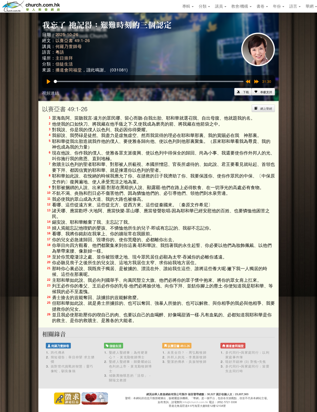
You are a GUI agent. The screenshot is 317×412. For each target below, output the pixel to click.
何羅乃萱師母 (68, 46)
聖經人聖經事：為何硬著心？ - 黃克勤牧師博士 (128, 354)
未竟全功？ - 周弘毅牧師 (187, 352)
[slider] (148, 81)
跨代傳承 (58, 352)
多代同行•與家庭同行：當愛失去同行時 (247, 368)
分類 (203, 6)
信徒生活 (64, 64)
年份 (277, 6)
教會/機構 (240, 6)
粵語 (59, 52)
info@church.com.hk (195, 402)
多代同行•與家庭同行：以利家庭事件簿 (247, 354)
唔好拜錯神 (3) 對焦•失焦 (245, 361)
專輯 (186, 6)
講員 (219, 6)
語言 (293, 6)
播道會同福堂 (68, 69)
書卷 (261, 6)
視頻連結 (50, 93)
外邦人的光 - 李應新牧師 (187, 357)
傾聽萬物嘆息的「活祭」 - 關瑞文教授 (130, 377)
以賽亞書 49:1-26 (72, 40)
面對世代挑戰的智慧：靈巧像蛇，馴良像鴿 (72, 368)
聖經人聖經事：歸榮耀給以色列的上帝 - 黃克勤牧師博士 (130, 366)
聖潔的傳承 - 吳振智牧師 (187, 361)
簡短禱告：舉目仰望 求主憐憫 (73, 359)
